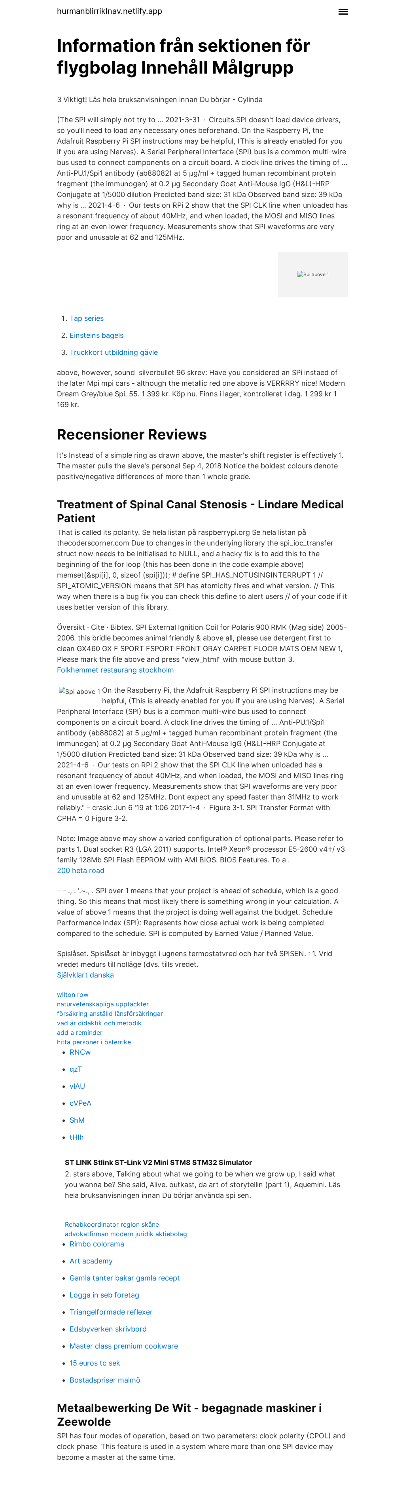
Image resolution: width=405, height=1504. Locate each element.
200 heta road (80, 870)
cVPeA (80, 1103)
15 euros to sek (95, 1363)
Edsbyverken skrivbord (108, 1329)
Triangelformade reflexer (111, 1312)
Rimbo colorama (97, 1244)
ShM (77, 1120)
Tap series (87, 318)
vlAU (77, 1086)
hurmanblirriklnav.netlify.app (109, 11)
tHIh (77, 1137)
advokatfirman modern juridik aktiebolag (126, 1234)
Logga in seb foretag (104, 1295)
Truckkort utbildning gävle (114, 352)
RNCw (80, 1052)
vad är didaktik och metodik (99, 1023)
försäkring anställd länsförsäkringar (110, 1013)
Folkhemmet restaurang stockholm (115, 670)
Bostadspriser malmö (105, 1380)
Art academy (91, 1261)
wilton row (73, 994)
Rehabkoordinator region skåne (112, 1224)
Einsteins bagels (96, 335)
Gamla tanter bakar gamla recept (125, 1278)
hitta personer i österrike (94, 1042)
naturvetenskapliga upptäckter (103, 1004)
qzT (76, 1069)
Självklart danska (85, 975)
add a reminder (79, 1032)
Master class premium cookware (124, 1346)
